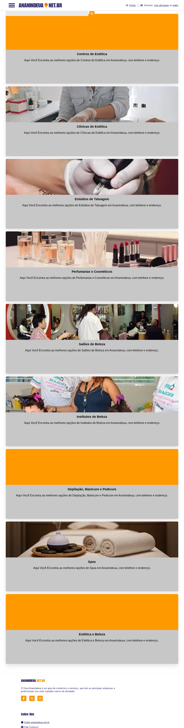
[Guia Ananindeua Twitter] (33, 698)
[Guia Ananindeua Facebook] (24, 698)
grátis (175, 5)
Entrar (132, 5)
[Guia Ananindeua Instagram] (41, 698)
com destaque (161, 5)
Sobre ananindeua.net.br (36, 722)
